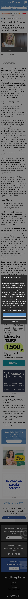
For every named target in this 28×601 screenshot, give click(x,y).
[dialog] (14, 299)
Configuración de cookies (8, 310)
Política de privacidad (19, 310)
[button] (14, 321)
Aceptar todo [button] (14, 314)
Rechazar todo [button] (14, 318)
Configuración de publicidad (8, 307)
